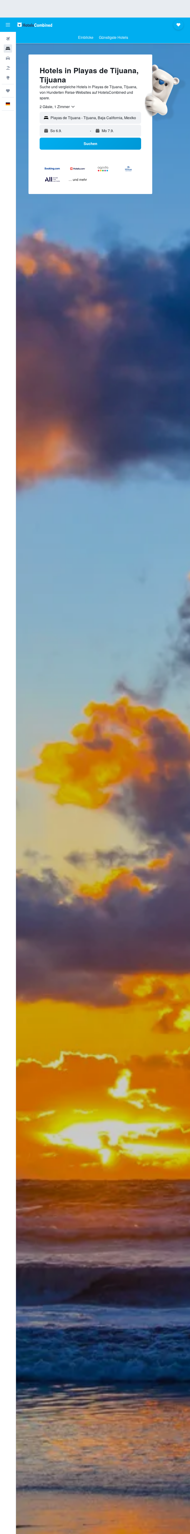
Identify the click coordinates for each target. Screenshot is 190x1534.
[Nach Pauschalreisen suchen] (8, 68)
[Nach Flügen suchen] (8, 38)
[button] (8, 25)
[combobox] (57, 106)
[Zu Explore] (8, 77)
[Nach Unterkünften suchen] (8, 48)
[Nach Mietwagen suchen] (8, 58)
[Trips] (8, 90)
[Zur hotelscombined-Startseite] (35, 24)
